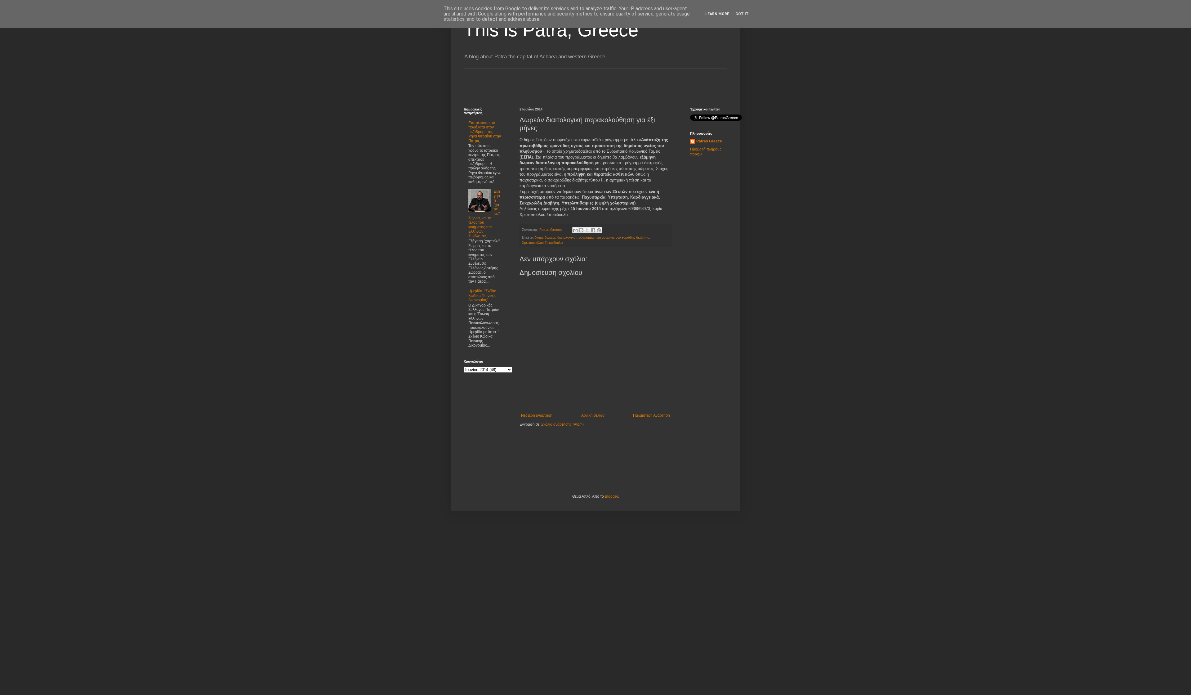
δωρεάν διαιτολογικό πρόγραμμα (569, 237)
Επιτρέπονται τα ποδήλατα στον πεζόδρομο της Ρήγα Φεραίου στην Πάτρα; (484, 132)
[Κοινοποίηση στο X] (587, 230)
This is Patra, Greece (551, 30)
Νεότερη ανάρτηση (536, 415)
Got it (742, 14)
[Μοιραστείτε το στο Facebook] (593, 230)
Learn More (717, 14)
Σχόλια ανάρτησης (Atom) (562, 424)
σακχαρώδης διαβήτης (632, 237)
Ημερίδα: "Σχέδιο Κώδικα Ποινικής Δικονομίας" (482, 295)
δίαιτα (539, 237)
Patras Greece (709, 141)
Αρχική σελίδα (592, 415)
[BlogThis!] (581, 230)
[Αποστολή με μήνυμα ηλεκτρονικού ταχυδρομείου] (575, 230)
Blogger (611, 496)
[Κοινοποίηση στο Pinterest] (599, 230)
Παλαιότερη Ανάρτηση (651, 415)
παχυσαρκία (605, 237)
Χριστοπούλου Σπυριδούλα (542, 242)
